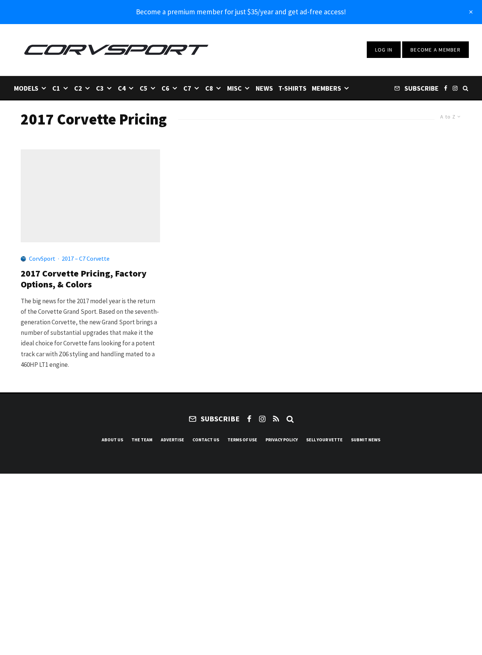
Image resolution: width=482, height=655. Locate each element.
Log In (384, 49)
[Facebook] (445, 88)
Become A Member (435, 49)
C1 (56, 88)
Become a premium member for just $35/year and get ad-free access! (241, 11)
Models (26, 88)
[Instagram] (455, 88)
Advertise (172, 439)
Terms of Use (242, 439)
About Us (112, 439)
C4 (122, 88)
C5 (144, 88)
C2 (78, 88)
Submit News (365, 439)
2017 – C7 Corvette (86, 258)
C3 (100, 88)
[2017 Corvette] (90, 195)
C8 (209, 88)
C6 (165, 88)
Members (326, 88)
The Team (142, 439)
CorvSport (42, 258)
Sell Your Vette (324, 439)
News (264, 88)
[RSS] (276, 418)
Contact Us (205, 439)
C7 (187, 88)
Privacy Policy (281, 439)
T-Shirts (292, 88)
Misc (234, 88)
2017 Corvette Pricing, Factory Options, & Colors (83, 279)
